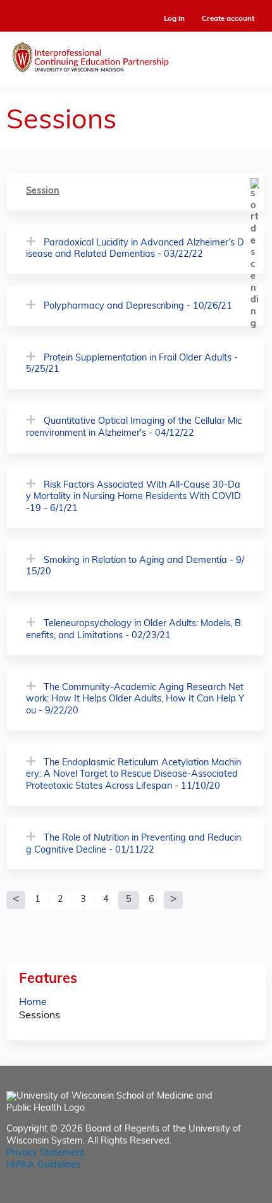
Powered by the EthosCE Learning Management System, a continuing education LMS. (221, 1194)
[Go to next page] (173, 900)
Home (33, 1002)
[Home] (136, 54)
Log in (174, 19)
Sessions (39, 1016)
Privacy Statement (45, 1153)
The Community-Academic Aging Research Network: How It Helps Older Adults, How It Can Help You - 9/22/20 (135, 699)
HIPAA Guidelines (43, 1165)
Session (42, 191)
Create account (228, 19)
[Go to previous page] (15, 900)
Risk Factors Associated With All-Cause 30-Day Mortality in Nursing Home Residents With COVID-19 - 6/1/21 (133, 497)
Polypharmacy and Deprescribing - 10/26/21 (138, 306)
